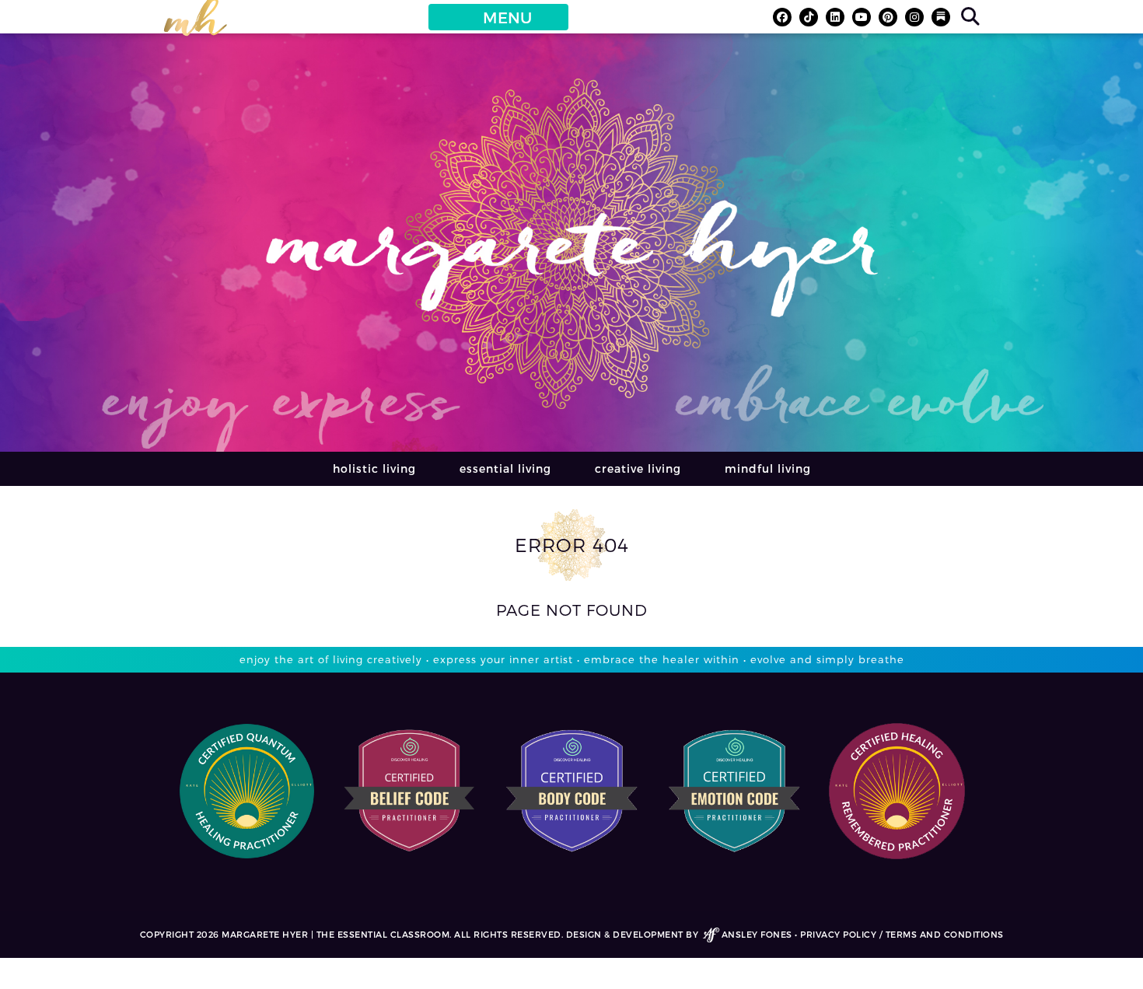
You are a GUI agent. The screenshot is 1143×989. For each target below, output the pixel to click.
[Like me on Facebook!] (782, 17)
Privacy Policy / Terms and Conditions (902, 934)
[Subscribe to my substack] (941, 17)
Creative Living (638, 468)
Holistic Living (374, 468)
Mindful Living (768, 468)
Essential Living (505, 468)
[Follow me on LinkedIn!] (835, 17)
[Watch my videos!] (861, 17)
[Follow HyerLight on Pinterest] (888, 17)
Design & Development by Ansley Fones (679, 934)
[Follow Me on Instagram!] (914, 17)
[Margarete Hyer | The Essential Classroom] (195, 24)
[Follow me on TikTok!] (808, 17)
